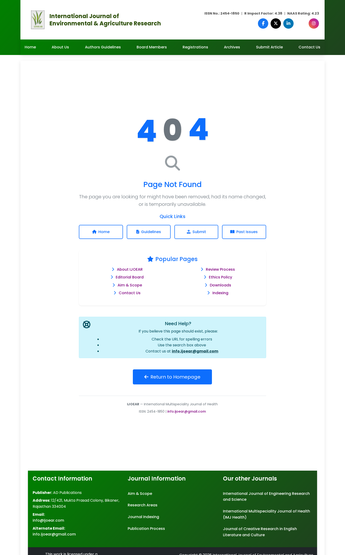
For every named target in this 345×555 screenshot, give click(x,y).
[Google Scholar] (301, 23)
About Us (60, 47)
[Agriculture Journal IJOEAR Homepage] (38, 19)
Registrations (195, 47)
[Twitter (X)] (276, 23)
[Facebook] (263, 23)
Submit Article (269, 47)
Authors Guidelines (103, 47)
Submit (199, 232)
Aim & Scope (130, 285)
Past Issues (247, 232)
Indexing (220, 293)
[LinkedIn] (288, 23)
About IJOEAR (130, 269)
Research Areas (142, 505)
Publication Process (146, 528)
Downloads (220, 285)
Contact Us (309, 47)
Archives (232, 47)
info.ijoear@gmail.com (195, 351)
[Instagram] (314, 23)
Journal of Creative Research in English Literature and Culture (260, 532)
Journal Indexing (143, 517)
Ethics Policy (220, 277)
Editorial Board (130, 277)
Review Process (220, 269)
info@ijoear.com (48, 520)
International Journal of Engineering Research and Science (266, 496)
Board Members (152, 47)
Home (30, 47)
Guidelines (151, 232)
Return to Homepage (175, 377)
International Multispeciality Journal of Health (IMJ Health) (266, 514)
